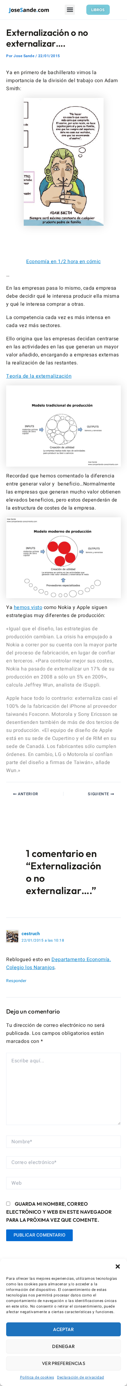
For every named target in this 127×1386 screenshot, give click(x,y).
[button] (118, 1266)
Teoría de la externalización (39, 376)
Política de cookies (37, 1377)
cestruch (31, 933)
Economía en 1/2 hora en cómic (63, 261)
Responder (16, 981)
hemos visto (28, 607)
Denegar (63, 1346)
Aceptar (63, 1329)
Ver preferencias (63, 1363)
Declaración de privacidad (80, 1377)
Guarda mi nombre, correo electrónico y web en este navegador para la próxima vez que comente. (59, 1212)
